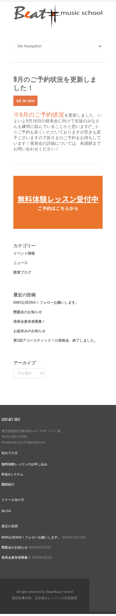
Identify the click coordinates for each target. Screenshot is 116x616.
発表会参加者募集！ (29, 321)
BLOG (6, 511)
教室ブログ (22, 272)
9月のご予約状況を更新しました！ (55, 83)
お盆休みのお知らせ (29, 331)
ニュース (20, 263)
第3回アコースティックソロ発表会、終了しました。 (55, 340)
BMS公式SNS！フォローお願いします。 (46, 302)
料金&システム (12, 474)
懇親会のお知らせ (27, 312)
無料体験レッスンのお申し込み (24, 464)
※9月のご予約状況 (38, 114)
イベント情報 (24, 253)
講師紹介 (8, 484)
